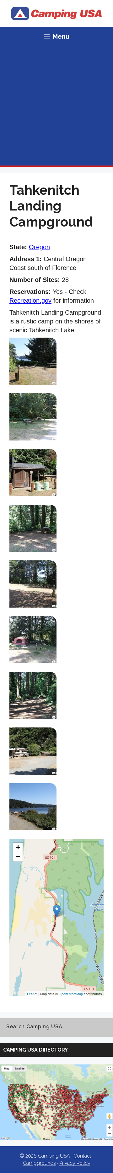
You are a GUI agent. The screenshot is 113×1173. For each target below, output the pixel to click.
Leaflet (32, 993)
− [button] (18, 857)
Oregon (39, 247)
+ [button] (18, 847)
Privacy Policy (74, 1163)
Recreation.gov (30, 300)
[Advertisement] (56, 105)
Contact (82, 1156)
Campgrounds (39, 1163)
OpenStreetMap (71, 993)
